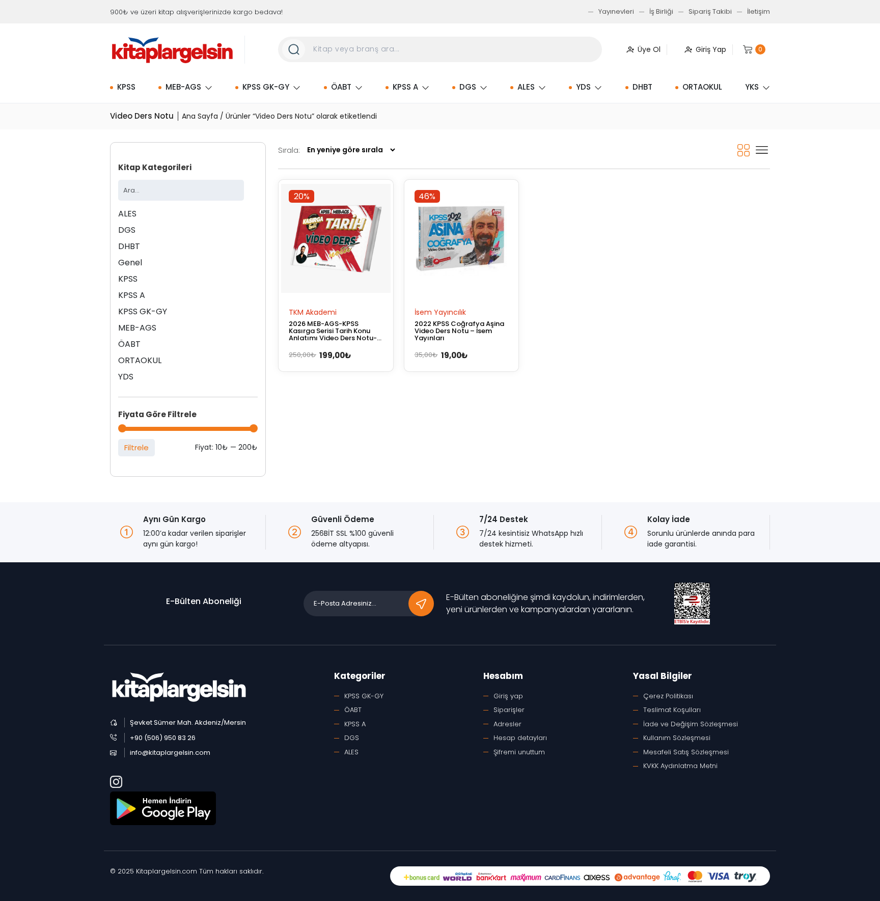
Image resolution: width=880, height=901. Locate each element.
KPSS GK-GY (265, 86)
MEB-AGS (183, 86)
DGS (467, 86)
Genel (130, 262)
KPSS (126, 86)
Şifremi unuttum (519, 752)
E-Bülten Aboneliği (203, 601)
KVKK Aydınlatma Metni (680, 766)
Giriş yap (508, 696)
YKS (752, 86)
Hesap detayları (520, 738)
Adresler (507, 724)
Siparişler (509, 710)
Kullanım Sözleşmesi (676, 738)
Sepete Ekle (311, 311)
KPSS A (405, 86)
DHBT (642, 86)
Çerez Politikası (668, 696)
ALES (526, 86)
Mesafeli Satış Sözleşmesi (686, 752)
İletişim (758, 11)
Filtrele (136, 447)
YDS (583, 86)
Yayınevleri (616, 11)
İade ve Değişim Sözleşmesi (690, 724)
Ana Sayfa (200, 116)
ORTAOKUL (702, 86)
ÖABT (341, 86)
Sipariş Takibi (710, 11)
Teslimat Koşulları (672, 710)
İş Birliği (661, 11)
